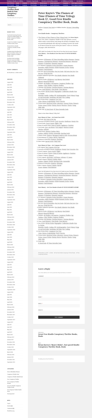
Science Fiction (47, 105)
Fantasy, (54, 105)
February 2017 (10, 337)
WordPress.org (10, 411)
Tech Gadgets (59, 127)
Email (40, 303)
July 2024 (9, 134)
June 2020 (9, 237)
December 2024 (11, 124)
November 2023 (11, 147)
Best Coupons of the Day (53, 147)
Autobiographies (61, 95)
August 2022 (10, 172)
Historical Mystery (48, 81)
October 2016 (10, 347)
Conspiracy (52, 99)
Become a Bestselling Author (50, 1)
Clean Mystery (63, 89)
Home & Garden (56, 125)
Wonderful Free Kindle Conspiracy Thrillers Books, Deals (13, 47)
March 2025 (10, 119)
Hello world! (19, 72)
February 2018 (10, 307)
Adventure (60, 103)
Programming (51, 101)
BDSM (57, 67)
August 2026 (10, 82)
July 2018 (9, 294)
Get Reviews (79, 1)
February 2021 (10, 217)
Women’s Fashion (51, 131)
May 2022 (9, 179)
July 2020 (9, 234)
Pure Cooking (66, 97)
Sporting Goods (65, 133)
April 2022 (9, 182)
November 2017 (11, 314)
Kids (43, 107)
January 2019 (10, 279)
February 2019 (10, 277)
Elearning (59, 139)
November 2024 (11, 127)
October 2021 (10, 197)
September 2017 (11, 319)
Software (46, 129)
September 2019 (11, 259)
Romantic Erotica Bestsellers (54, 65)
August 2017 (10, 322)
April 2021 (9, 212)
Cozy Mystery (58, 79)
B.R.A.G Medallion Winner (13, 371)
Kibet (51, 252)
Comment (41, 276)
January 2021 (10, 219)
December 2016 (11, 342)
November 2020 (11, 224)
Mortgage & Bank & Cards (60, 135)
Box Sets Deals (59, 71)
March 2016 (10, 352)
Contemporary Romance (51, 61)
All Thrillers (47, 83)
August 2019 (10, 262)
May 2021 (9, 209)
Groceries (61, 121)
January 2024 (10, 144)
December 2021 (11, 192)
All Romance (47, 59)
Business (53, 139)
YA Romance (47, 63)
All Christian (47, 87)
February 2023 (10, 157)
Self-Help (59, 97)
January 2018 (10, 309)
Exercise (62, 101)
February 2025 (10, 122)
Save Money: (10, 3)
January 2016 (10, 357)
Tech (46, 127)
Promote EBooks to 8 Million (15, 1)
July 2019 (9, 264)
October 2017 (10, 317)
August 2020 (10, 232)
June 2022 (9, 177)
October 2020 (10, 227)
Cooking (51, 95)
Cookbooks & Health (68, 91)
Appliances (64, 125)
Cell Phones (51, 127)
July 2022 (9, 174)
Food (56, 121)
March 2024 (10, 139)
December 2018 (11, 282)
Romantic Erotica (64, 67)
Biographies (58, 91)
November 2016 (11, 344)
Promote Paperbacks (32, 1)
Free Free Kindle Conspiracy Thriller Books (65, 252)
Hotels (52, 123)
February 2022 (10, 187)
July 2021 (9, 204)
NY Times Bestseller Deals (61, 109)
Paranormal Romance (65, 61)
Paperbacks (61, 137)
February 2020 (10, 247)
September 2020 (11, 229)
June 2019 (9, 267)
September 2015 (11, 362)
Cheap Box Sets (48, 73)
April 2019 (9, 272)
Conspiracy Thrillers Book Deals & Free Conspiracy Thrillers (13, 11)
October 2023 (10, 149)
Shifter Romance (49, 67)
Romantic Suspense (57, 63)
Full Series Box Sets (69, 71)
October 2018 (10, 287)
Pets (77, 121)
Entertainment (52, 167)
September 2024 (11, 132)
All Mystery (50, 79)
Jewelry (51, 133)
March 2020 (10, 244)
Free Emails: (10, 5)
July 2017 (9, 324)
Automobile (57, 133)
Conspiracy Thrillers (65, 83)
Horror (59, 105)
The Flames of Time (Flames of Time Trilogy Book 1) (54, 37)
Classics (69, 105)
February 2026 (10, 97)
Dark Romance (48, 69)
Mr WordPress (10, 72)
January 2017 (10, 339)
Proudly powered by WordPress (46, 359)
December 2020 (11, 222)
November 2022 (11, 164)
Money (73, 95)
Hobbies (45, 167)
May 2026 (9, 89)
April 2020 (9, 242)
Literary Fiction (68, 103)
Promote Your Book (49, 27)
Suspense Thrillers (58, 85)
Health (46, 95)
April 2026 (9, 92)
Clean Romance (46, 89)
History (44, 101)
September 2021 (11, 199)
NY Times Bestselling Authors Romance (63, 59)
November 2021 (11, 194)
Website (40, 310)
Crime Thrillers (48, 85)
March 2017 (10, 334)
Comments (10, 408)
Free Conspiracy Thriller (13, 379)
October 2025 (10, 104)
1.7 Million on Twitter (67, 1)
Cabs (60, 123)
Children (45, 133)
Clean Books (54, 89)
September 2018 (11, 289)
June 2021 (9, 207)
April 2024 (9, 137)
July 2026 (9, 84)
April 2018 (9, 302)
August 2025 (10, 109)
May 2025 (9, 117)
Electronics (50, 157)
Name (40, 297)
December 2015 (11, 359)
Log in (8, 403)
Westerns (64, 105)
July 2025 (9, 112)
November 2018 (11, 284)
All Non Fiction (49, 91)
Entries (10, 406)
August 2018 (10, 292)
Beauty (73, 121)
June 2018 (9, 297)
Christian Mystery (68, 87)
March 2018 (10, 304)
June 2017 (9, 327)
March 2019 (10, 274)
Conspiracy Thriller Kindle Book (15, 376)
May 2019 (9, 269)
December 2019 (11, 252)
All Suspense (54, 83)
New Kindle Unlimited (61, 75)
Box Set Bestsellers (49, 71)
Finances (49, 135)
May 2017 (9, 329)
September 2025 (11, 107)
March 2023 (10, 154)
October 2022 (10, 167)
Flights (57, 123)
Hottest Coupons (52, 165)
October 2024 (10, 129)
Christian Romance (57, 87)
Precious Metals (72, 135)
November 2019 (11, 254)
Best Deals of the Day (50, 119)
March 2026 (10, 94)
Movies (55, 137)
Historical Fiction (51, 103)
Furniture (71, 125)
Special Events (49, 141)
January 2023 (10, 159)
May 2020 (9, 239)
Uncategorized (10, 393)
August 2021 (10, 202)
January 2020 (10, 249)
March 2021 (10, 214)
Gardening (53, 97)
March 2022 (10, 184)
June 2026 (9, 87)
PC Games (50, 137)
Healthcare (68, 121)
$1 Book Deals (49, 109)
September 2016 (11, 349)
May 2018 (9, 299)
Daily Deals (57, 141)
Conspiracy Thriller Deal (13, 374)
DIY (55, 95)
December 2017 (11, 312)
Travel (69, 95)
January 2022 (10, 189)
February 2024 (10, 142)
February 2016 (10, 354)
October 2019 (10, 257)
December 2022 (11, 162)
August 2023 (10, 152)
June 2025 (9, 114)
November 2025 (11, 102)
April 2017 (9, 332)
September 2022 (11, 169)
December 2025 (11, 99)
